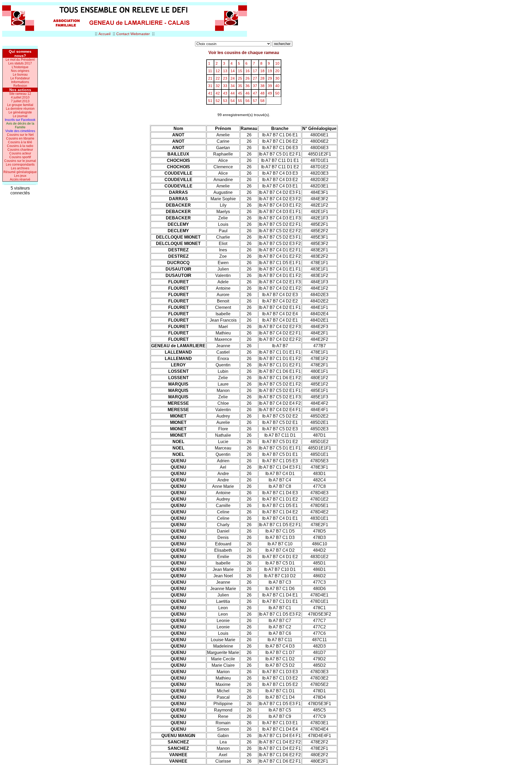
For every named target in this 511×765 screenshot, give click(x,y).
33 (225, 86)
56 (247, 101)
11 (210, 71)
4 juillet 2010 (20, 97)
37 (255, 86)
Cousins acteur (20, 153)
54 (232, 101)
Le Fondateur (20, 78)
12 (218, 71)
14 (232, 71)
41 (210, 93)
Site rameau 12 (20, 94)
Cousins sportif (20, 157)
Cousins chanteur (20, 150)
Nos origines (20, 71)
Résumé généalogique (20, 172)
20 (277, 71)
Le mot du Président (20, 60)
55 (240, 101)
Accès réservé (20, 179)
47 (255, 93)
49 (270, 93)
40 (277, 86)
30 (277, 78)
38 (262, 86)
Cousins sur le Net (20, 135)
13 (225, 71)
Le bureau (20, 74)
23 (225, 78)
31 (210, 86)
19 (270, 71)
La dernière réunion (20, 109)
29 (270, 78)
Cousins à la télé (20, 142)
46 (247, 93)
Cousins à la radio (20, 146)
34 (232, 86)
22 (218, 78)
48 (262, 93)
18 (262, 71)
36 (247, 86)
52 (218, 101)
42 (218, 93)
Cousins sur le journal (20, 161)
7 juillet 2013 (20, 101)
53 (225, 101)
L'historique (20, 67)
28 (262, 78)
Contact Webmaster (133, 34)
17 (255, 71)
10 (277, 63)
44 (232, 93)
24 (232, 78)
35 (240, 86)
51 (210, 101)
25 (240, 78)
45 (240, 93)
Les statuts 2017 (20, 63)
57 (255, 101)
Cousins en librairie (20, 138)
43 (225, 93)
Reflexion (20, 86)
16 (247, 71)
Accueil (104, 34)
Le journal (20, 116)
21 (210, 78)
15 (240, 71)
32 (218, 86)
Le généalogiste (20, 112)
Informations (20, 82)
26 (247, 78)
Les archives (20, 168)
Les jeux (20, 176)
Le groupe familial (20, 105)
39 (270, 86)
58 (262, 101)
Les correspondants (20, 164)
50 (277, 93)
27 (255, 78)
